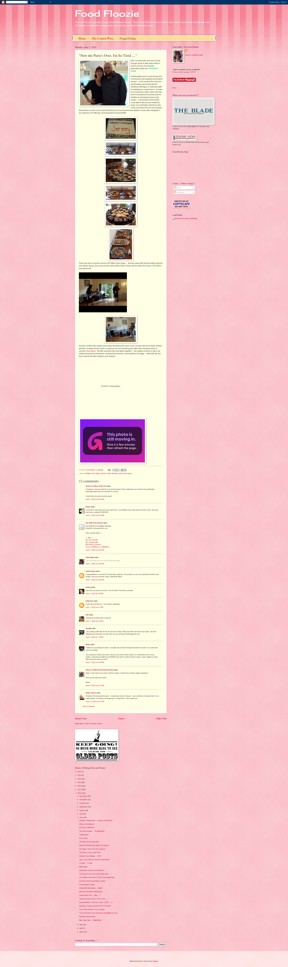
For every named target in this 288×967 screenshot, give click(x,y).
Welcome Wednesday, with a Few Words (94, 845)
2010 (80, 793)
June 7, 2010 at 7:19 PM (94, 637)
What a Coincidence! (86, 824)
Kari (87, 615)
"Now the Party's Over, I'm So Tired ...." (93, 899)
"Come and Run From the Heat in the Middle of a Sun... (99, 913)
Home (82, 38)
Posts (178, 188)
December (84, 796)
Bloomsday (83, 867)
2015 (80, 775)
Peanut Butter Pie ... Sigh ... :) (89, 895)
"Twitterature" (84, 835)
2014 (80, 779)
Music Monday (112, 473)
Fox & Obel (83, 838)
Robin (88, 507)
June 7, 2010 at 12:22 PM (95, 550)
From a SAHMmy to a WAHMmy (97, 547)
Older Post (161, 718)
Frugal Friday (128, 38)
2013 (80, 782)
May (81, 925)
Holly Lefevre (91, 693)
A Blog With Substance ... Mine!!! (91, 888)
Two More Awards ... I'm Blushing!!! (92, 831)
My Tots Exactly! (92, 540)
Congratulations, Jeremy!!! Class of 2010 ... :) (95, 902)
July (81, 814)
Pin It (174, 88)
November (84, 799)
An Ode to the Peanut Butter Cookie (92, 881)
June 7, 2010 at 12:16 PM (95, 515)
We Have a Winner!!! (86, 827)
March (82, 932)
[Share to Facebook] (122, 469)
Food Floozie (107, 13)
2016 (80, 772)
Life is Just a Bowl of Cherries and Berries (94, 860)
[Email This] (113, 469)
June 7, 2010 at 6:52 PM (94, 621)
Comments (180, 192)
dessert (103, 473)
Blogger (155, 961)
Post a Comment (89, 706)
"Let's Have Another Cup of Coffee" (92, 909)
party (120, 473)
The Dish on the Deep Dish (89, 842)
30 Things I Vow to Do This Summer (92, 849)
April (81, 928)
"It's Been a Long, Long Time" (90, 852)
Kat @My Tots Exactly (94, 523)
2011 (80, 789)
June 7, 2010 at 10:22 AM (95, 499)
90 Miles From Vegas (92, 473)
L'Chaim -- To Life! (85, 863)
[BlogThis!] (116, 469)
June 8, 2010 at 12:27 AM (95, 685)
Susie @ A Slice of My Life (96, 486)
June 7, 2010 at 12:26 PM (95, 564)
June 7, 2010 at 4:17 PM (94, 607)
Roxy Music (91, 351)
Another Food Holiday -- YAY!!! (90, 856)
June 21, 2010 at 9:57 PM (95, 701)
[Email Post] (109, 470)
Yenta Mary (90, 557)
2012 (80, 786)
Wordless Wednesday (87, 916)
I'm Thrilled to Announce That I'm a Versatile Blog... (97, 877)
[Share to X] (119, 469)
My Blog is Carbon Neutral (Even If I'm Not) (95, 906)
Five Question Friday (86, 884)
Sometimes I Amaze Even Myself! (91, 870)
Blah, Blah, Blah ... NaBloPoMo (90, 920)
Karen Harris (90, 571)
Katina (88, 587)
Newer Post (81, 718)
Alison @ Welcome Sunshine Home (100, 670)
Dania (88, 644)
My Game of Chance (93, 544)
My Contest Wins (103, 38)
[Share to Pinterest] (125, 469)
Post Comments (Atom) (93, 723)
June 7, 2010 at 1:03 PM (94, 593)
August (82, 810)
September (84, 807)
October (83, 803)
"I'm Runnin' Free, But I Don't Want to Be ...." (95, 874)
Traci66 (88, 628)
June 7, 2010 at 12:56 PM (95, 580)
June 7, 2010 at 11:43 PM (95, 662)
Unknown (89, 601)
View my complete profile (194, 55)
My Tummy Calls (92, 542)
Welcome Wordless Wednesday (90, 892)
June (82, 817)
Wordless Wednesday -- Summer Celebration (95, 820)
